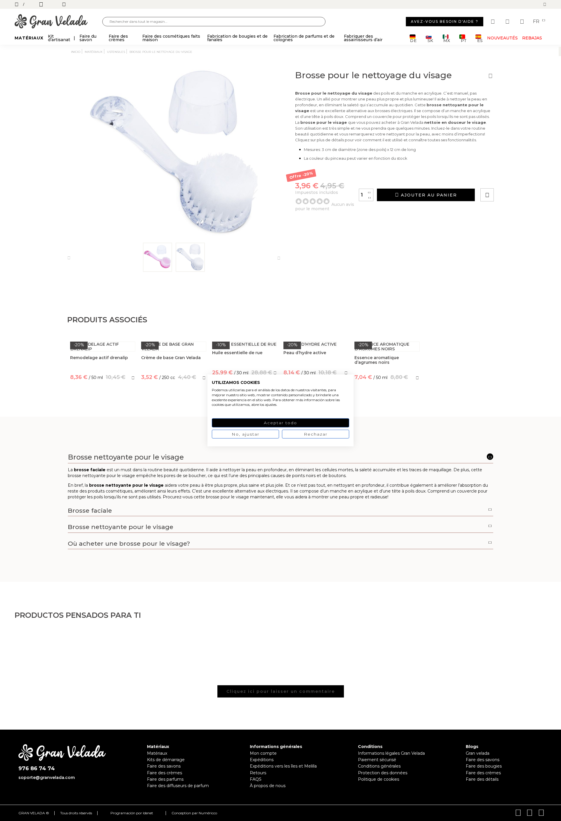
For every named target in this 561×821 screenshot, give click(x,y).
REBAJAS (532, 38)
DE (413, 40)
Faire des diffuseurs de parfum (178, 785)
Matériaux (157, 753)
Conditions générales (379, 766)
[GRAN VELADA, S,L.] (58, 21)
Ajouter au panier (428, 195)
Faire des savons (164, 766)
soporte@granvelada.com (46, 777)
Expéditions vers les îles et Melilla (283, 766)
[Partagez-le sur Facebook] (516, 178)
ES (480, 40)
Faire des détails (482, 779)
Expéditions (261, 759)
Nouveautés (502, 38)
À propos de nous (267, 785)
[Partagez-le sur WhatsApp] (509, 178)
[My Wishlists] (493, 21)
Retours (258, 772)
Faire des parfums (165, 779)
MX (446, 40)
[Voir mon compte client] (508, 21)
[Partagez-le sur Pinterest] (522, 178)
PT (463, 40)
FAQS (256, 779)
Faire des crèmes (164, 772)
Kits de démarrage (166, 759)
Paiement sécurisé (377, 759)
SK (430, 40)
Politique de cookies (378, 779)
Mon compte (263, 753)
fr (537, 21)
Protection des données (382, 772)
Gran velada (477, 753)
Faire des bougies (484, 766)
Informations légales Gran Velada (391, 753)
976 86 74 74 (36, 769)
